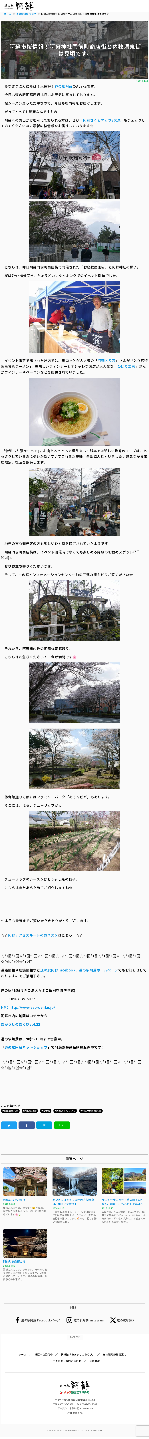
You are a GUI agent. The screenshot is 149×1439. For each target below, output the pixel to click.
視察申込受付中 (44, 1354)
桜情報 (46, 1110)
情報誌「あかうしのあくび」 (78, 1354)
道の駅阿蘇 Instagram (89, 1320)
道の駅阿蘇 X (125, 1320)
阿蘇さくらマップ (66, 1110)
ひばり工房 (126, 366)
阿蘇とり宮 (107, 360)
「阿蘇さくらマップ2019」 (101, 120)
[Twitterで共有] (9, 1125)
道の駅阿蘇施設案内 (114, 1354)
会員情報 (94, 1361)
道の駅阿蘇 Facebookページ (40, 1320)
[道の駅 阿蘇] (75, 1393)
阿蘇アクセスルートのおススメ (33, 935)
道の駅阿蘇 (64, 86)
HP (3, 1007)
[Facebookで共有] (27, 1125)
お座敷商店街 (11, 1110)
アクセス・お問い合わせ (67, 1361)
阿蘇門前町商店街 (91, 1110)
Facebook (66, 969)
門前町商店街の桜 (14, 1261)
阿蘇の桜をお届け (14, 1200)
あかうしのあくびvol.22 (20, 1024)
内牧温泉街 (30, 1110)
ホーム (23, 1354)
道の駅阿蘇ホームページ (98, 969)
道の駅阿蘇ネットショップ (26, 1047)
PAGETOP (75, 1337)
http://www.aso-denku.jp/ (32, 1007)
